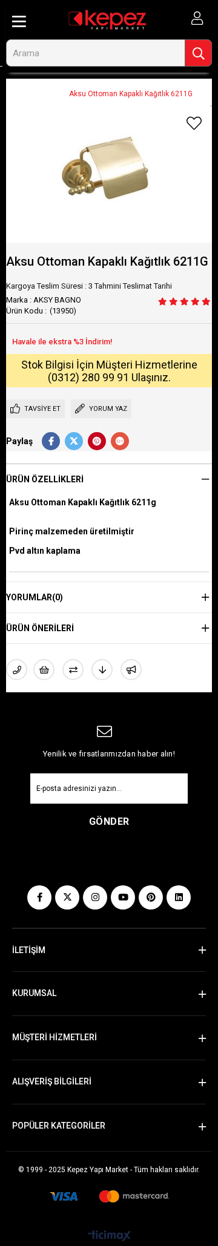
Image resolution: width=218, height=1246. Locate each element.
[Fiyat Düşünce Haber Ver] (102, 669)
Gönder (109, 821)
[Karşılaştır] (73, 669)
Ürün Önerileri (40, 628)
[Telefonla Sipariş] (16, 669)
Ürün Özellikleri (45, 479)
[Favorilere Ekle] (194, 123)
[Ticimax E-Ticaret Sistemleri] (109, 1236)
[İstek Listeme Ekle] (43, 669)
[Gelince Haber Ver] (131, 669)
